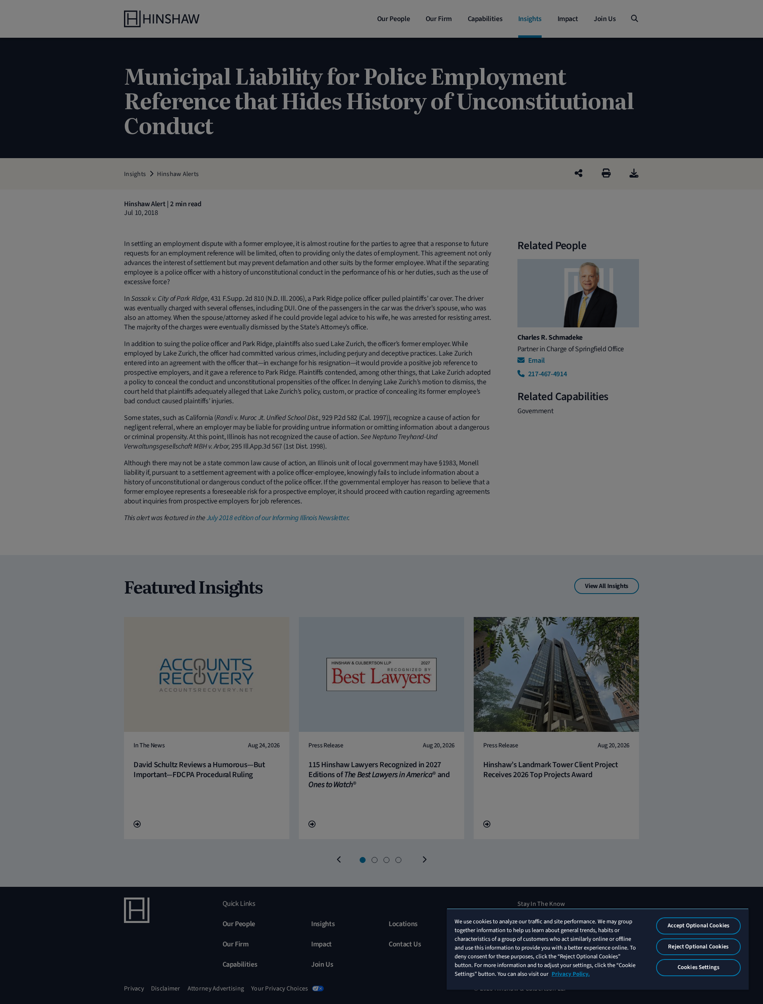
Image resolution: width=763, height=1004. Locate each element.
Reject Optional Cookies (698, 946)
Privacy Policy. (571, 974)
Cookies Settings (698, 967)
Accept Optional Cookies (698, 925)
